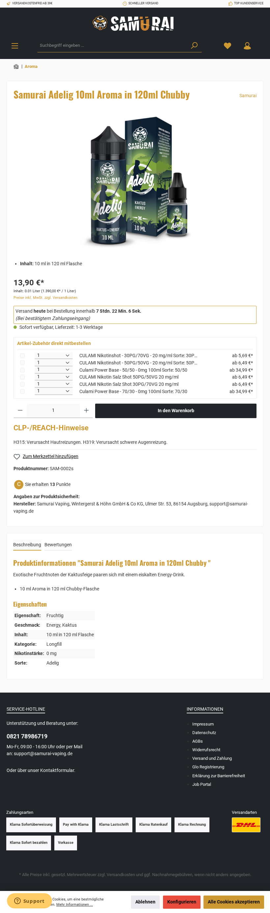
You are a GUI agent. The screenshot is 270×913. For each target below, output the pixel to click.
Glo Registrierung (208, 766)
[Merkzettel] (227, 45)
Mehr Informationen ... (74, 904)
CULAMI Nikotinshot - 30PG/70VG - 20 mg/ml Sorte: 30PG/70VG (138, 355)
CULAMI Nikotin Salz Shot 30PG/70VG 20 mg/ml (128, 384)
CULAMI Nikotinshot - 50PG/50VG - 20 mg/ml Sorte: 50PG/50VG (138, 363)
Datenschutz (204, 732)
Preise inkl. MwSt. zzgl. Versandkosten (45, 298)
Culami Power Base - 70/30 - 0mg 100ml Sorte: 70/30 (133, 391)
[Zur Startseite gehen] (135, 23)
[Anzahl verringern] (20, 411)
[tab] (27, 545)
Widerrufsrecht (206, 749)
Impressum (203, 724)
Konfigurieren (181, 902)
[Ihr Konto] (247, 45)
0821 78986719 (27, 736)
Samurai (247, 96)
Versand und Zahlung (212, 758)
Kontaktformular (57, 770)
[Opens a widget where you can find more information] (29, 901)
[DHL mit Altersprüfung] (246, 824)
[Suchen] (194, 45)
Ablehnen (145, 902)
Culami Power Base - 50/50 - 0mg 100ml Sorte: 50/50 (133, 370)
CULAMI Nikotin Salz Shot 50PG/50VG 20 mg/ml (128, 377)
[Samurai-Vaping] (16, 66)
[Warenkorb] (261, 42)
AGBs (197, 741)
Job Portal (201, 784)
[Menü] (15, 45)
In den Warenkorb (176, 411)
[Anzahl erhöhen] (86, 411)
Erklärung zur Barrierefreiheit (218, 775)
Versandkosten (121, 874)
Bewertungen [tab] (58, 545)
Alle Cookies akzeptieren (234, 902)
